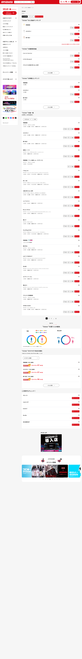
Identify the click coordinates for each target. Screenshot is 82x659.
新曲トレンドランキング (8, 26)
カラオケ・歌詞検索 (27, 7)
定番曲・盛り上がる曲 (7, 35)
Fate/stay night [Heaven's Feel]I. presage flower (38, 268)
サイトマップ (5, 123)
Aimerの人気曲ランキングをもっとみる (70, 44)
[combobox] (34, 119)
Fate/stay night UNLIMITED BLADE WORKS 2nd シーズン (39, 211)
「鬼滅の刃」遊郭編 (31, 124)
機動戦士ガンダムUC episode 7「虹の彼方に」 (36, 232)
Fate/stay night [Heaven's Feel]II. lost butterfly (37, 172)
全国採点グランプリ (7, 44)
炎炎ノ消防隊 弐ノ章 (31, 307)
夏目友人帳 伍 (30, 221)
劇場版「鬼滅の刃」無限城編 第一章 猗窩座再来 (36, 192)
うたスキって (13, 9)
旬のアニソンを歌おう (7, 32)
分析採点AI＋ (5, 47)
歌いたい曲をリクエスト (8, 53)
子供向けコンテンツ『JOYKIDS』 (9, 66)
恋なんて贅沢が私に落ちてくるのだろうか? (35, 152)
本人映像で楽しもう (7, 29)
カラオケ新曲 (5, 23)
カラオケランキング (7, 21)
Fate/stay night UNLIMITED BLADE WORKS (36, 258)
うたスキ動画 (5, 50)
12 (56, 318)
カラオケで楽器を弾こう (8, 56)
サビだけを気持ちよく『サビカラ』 (10, 63)
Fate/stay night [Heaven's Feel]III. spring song (37, 287)
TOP (22, 7)
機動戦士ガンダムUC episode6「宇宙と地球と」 (36, 182)
